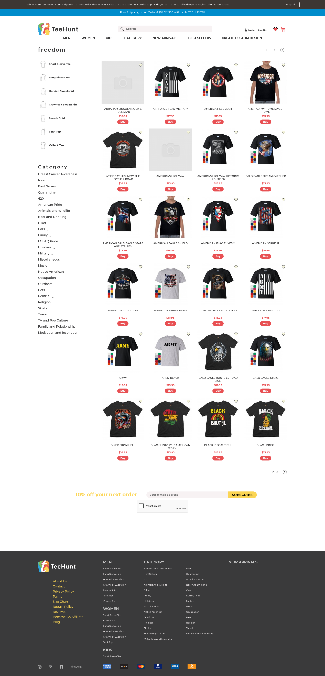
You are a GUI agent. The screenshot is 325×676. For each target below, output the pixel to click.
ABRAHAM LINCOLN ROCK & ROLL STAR (123, 110)
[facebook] (61, 666)
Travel (42, 314)
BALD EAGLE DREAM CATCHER (265, 176)
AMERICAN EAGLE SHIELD (170, 243)
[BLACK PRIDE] (265, 419)
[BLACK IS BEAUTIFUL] (218, 419)
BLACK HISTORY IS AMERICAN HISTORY (170, 446)
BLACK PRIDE (266, 445)
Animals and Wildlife (54, 211)
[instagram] (39, 666)
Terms (57, 596)
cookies (86, 4)
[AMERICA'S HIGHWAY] (170, 149)
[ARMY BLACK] (170, 351)
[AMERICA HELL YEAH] (218, 82)
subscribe (242, 495)
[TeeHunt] (63, 28)
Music (42, 265)
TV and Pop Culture (53, 320)
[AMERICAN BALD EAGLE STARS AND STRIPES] (123, 217)
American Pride (50, 205)
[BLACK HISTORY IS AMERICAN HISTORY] (170, 419)
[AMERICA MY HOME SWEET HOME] (265, 82)
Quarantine (47, 192)
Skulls (42, 308)
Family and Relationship (56, 326)
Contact (59, 586)
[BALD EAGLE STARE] (265, 351)
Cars (41, 229)
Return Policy (63, 607)
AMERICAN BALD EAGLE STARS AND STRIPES (123, 245)
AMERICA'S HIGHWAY (170, 176)
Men (67, 38)
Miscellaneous (49, 259)
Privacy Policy (63, 591)
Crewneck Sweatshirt (114, 584)
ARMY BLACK (170, 377)
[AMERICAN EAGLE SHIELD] (170, 217)
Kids (109, 38)
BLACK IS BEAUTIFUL (218, 445)
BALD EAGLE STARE (265, 377)
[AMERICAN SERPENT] (265, 217)
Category (133, 38)
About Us (60, 581)
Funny (43, 235)
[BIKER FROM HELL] (123, 419)
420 (41, 198)
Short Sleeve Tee (112, 568)
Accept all (290, 4)
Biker (42, 223)
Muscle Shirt (110, 590)
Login (251, 30)
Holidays (44, 247)
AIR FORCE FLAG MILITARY (170, 108)
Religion (44, 302)
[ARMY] (123, 351)
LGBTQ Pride (48, 241)
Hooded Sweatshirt (113, 579)
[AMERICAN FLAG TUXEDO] (218, 217)
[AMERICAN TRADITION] (123, 284)
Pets (41, 290)
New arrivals (165, 38)
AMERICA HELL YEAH (218, 108)
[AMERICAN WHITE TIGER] (170, 284)
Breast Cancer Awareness (57, 174)
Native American (51, 272)
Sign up (261, 30)
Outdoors (45, 284)
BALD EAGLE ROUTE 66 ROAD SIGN (218, 379)
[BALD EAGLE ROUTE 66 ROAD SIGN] (218, 351)
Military (43, 253)
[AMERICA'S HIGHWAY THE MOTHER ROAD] (123, 149)
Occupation (47, 278)
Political (44, 296)
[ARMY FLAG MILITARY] (265, 284)
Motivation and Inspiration (58, 333)
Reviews (59, 612)
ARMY (123, 377)
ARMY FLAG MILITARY (265, 310)
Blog (56, 622)
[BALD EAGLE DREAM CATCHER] (265, 149)
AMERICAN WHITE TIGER (170, 310)
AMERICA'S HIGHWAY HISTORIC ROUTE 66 (218, 177)
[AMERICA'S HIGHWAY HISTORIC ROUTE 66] (218, 149)
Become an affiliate (68, 617)
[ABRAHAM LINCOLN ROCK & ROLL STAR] (123, 82)
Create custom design (242, 38)
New (41, 180)
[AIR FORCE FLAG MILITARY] (170, 82)
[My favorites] (275, 28)
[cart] (282, 28)
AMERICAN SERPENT (265, 243)
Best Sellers (199, 38)
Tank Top (108, 595)
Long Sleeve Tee (112, 574)
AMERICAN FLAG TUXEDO (218, 243)
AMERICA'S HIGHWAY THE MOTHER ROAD (123, 177)
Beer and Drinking (52, 217)
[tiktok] (76, 666)
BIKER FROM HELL (123, 445)
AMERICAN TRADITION (123, 310)
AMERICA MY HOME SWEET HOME (266, 110)
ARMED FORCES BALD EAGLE (218, 310)
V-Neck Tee (109, 601)
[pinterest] (50, 666)
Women (88, 38)
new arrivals (243, 562)
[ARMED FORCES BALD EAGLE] (218, 284)
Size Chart (60, 602)
